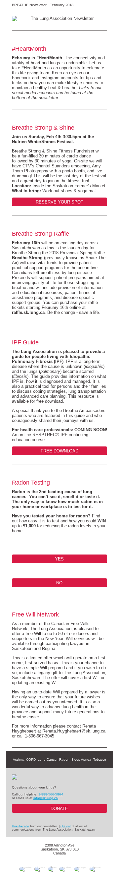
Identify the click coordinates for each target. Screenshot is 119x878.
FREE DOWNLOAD (59, 450)
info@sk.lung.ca (45, 798)
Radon (64, 759)
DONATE (59, 808)
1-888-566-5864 (50, 794)
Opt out (65, 826)
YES (59, 558)
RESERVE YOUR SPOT (59, 202)
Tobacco (99, 759)
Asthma (18, 759)
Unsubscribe (20, 826)
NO (59, 582)
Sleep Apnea (81, 759)
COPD (31, 759)
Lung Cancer (48, 759)
